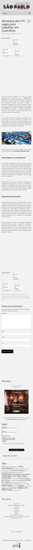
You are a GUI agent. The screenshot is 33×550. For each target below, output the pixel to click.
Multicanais (16, 508)
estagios (16, 478)
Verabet (17, 510)
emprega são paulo (13, 472)
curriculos (27, 294)
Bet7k (16, 513)
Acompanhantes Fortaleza (16, 515)
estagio (12, 478)
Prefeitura (15, 482)
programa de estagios (13, 484)
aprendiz (13, 466)
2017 (3, 467)
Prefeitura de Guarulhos (22, 482)
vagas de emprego (27, 486)
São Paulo (8, 297)
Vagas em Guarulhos (10, 456)
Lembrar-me (6, 436)
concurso (20, 468)
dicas (26, 470)
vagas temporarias (16, 490)
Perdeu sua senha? (19, 443)
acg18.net (16, 387)
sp (23, 484)
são (28, 484)
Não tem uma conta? (8, 443)
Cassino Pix (16, 511)
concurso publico (25, 468)
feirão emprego (24, 478)
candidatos (20, 294)
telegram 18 (16, 503)
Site (2, 343)
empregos (3, 296)
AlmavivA (6, 294)
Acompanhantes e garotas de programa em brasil (16, 516)
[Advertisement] (16, 75)
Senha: (4, 431)
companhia (15, 468)
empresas (27, 296)
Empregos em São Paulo (20, 296)
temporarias (14, 486)
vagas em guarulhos (23, 297)
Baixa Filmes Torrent (16, 518)
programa (4, 484)
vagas (11, 297)
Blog (19, 33)
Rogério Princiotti (7, 33)
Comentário (4, 313)
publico (21, 484)
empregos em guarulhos (10, 296)
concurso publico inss (6, 470)
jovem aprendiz (16, 480)
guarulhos (3, 297)
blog (16, 294)
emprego (20, 472)
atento (17, 466)
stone (25, 484)
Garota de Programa (16, 385)
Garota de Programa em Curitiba (16, 505)
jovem (11, 480)
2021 (10, 466)
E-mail (3, 337)
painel (23, 480)
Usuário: (4, 427)
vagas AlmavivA (16, 297)
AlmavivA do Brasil (11, 294)
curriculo (23, 294)
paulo (11, 482)
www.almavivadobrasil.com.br (21, 151)
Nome (3, 331)
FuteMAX (16, 507)
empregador (5, 472)
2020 (3, 294)
